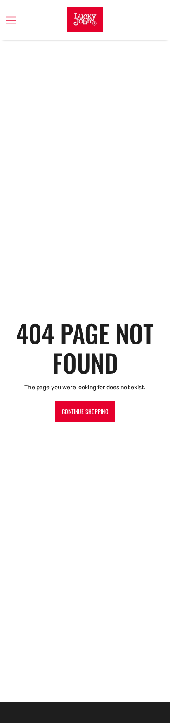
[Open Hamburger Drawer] (11, 20)
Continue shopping (85, 411)
